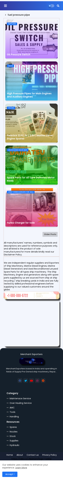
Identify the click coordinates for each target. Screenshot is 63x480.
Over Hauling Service (21, 403)
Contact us (33, 455)
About (20, 455)
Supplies (14, 440)
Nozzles (13, 431)
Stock (13, 436)
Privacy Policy (49, 455)
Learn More (21, 467)
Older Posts (50, 234)
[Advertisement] (31, 323)
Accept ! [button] (9, 474)
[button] (58, 6)
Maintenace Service (20, 398)
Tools (12, 412)
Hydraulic (14, 445)
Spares (13, 427)
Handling (14, 416)
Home (9, 455)
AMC (12, 407)
